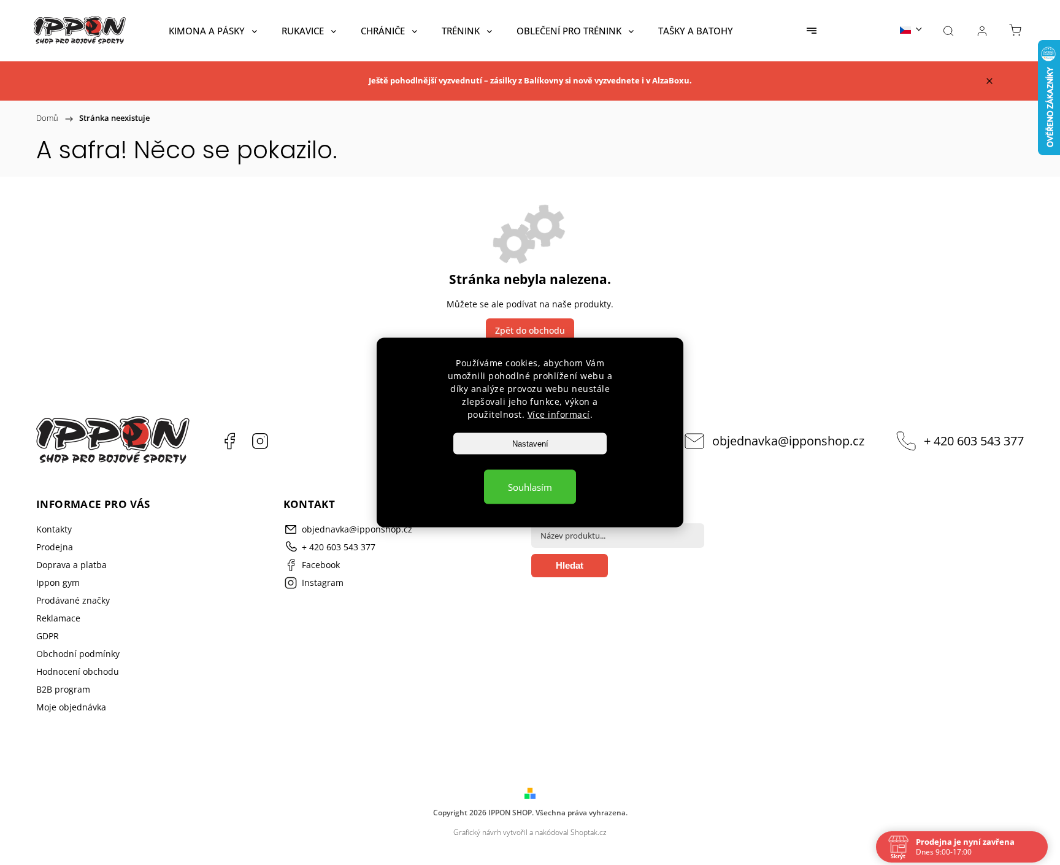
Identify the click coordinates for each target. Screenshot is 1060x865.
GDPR (47, 636)
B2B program (63, 689)
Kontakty (54, 529)
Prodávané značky (73, 600)
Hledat (569, 565)
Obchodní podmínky (78, 653)
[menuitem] (213, 30)
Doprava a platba (71, 565)
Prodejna (54, 547)
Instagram (260, 441)
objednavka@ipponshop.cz (788, 441)
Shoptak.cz (588, 832)
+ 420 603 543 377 (974, 441)
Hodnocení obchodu (77, 671)
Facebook (229, 441)
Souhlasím (530, 487)
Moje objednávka (71, 707)
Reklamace (58, 618)
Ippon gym (58, 582)
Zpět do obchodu (530, 330)
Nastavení (530, 443)
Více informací (559, 414)
